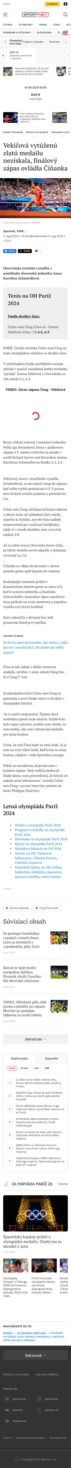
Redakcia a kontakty (16, 1374)
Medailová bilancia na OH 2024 (38, 848)
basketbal (22, 872)
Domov (8, 1333)
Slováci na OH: (26, 853)
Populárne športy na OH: (33, 867)
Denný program (13, 132)
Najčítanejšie (19, 1058)
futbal (56, 867)
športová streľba (27, 877)
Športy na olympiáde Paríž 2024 (38, 844)
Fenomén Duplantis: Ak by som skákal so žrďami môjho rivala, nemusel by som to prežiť (32, 71)
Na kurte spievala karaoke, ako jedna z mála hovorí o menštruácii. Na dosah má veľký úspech (35, 647)
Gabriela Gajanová (28, 862)
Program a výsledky (33, 41)
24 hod (24, 1068)
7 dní (36, 1068)
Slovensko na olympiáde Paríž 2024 (41, 839)
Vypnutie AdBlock (47, 1374)
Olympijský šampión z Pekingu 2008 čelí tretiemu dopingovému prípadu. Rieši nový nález (15, 1287)
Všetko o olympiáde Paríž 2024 (38, 825)
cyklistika (38, 872)
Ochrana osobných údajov (30, 1437)
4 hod (12, 1068)
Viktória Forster (44, 858)
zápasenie (53, 872)
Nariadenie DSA (58, 1437)
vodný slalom (51, 877)
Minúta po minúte (37, 132)
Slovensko (54, 41)
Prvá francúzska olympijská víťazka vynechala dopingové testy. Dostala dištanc (43, 1285)
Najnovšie (51, 1058)
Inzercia (7, 1437)
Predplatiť (52, 4)
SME (47, 1068)
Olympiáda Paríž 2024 (14, 42)
